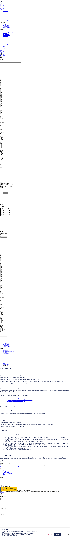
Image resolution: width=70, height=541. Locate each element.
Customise (50, 534)
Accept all (57, 534)
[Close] (68, 534)
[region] (35, 534)
